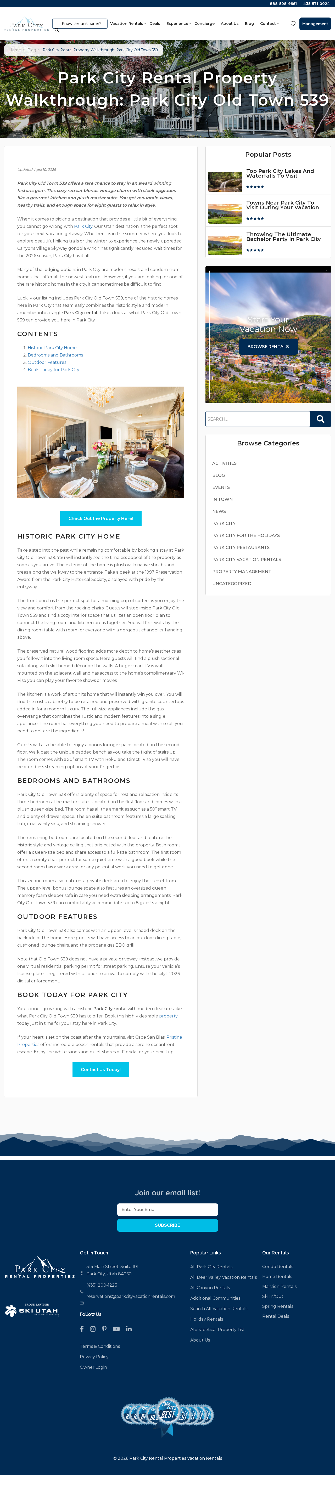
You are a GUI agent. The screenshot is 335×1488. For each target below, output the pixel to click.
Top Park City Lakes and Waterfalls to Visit (280, 173)
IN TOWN (222, 499)
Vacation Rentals (126, 23)
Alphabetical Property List (217, 1329)
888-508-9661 (283, 3)
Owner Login (93, 1367)
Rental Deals (275, 1316)
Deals (154, 23)
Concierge (204, 23)
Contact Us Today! (101, 1069)
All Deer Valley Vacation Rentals (223, 1277)
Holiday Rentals (206, 1319)
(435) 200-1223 (101, 1285)
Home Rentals (277, 1276)
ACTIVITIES (224, 463)
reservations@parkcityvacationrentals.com (130, 1296)
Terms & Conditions (100, 1346)
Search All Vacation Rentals (218, 1308)
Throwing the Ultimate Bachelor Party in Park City (283, 236)
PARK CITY (224, 523)
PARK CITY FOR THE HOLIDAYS (246, 535)
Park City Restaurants (241, 547)
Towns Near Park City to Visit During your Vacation (282, 205)
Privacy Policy (94, 1356)
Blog (249, 23)
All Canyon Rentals (210, 1287)
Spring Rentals (277, 1306)
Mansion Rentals (279, 1286)
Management (315, 23)
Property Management (241, 571)
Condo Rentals (277, 1266)
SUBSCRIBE (167, 1225)
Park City (83, 226)
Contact (268, 23)
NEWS (219, 511)
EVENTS (221, 487)
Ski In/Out (272, 1296)
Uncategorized (231, 583)
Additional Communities (215, 1298)
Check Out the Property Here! (101, 518)
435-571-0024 (316, 3)
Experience (177, 23)
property (168, 1016)
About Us (230, 23)
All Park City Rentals (211, 1266)
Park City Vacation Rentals (246, 559)
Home (15, 50)
